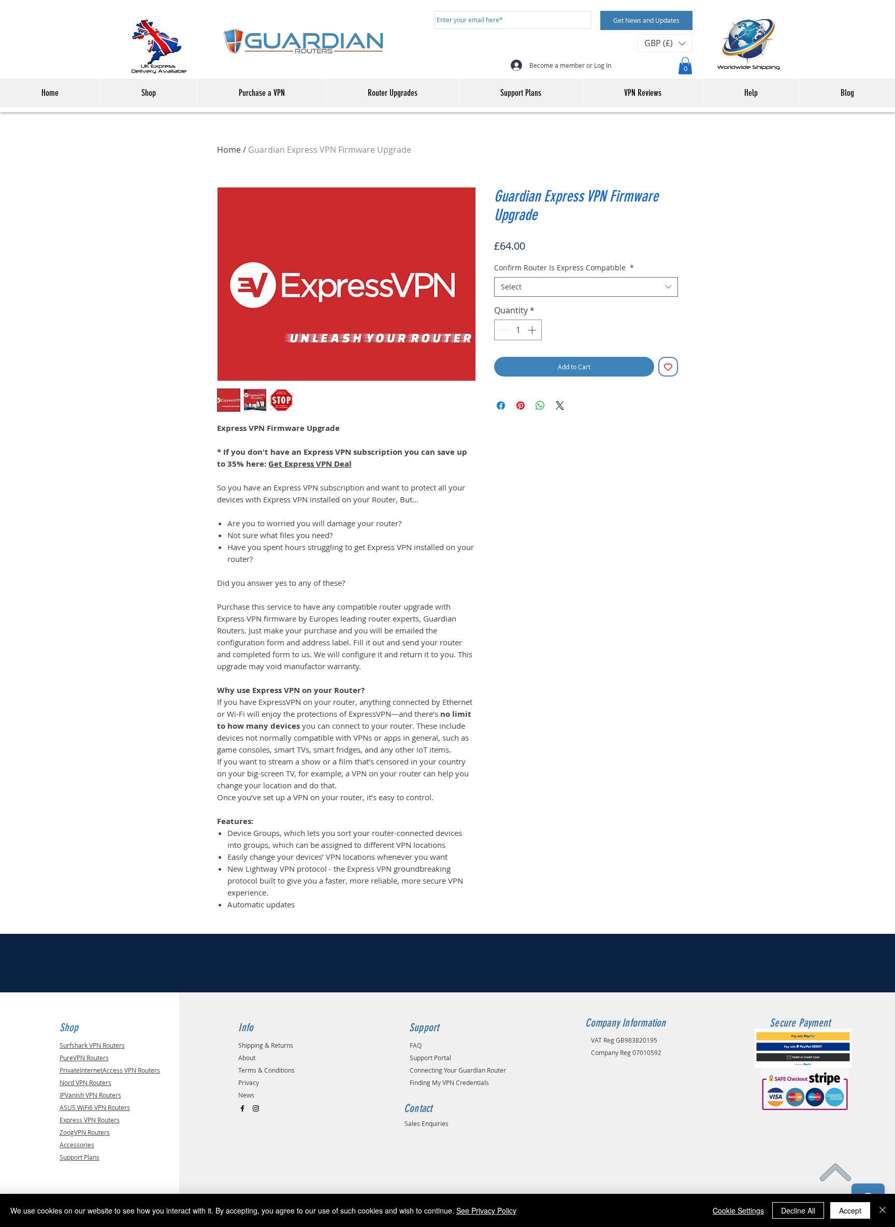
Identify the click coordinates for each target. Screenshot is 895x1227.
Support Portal (430, 1057)
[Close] (882, 1210)
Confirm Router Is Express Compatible (564, 267)
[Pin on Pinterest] (520, 405)
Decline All (798, 1210)
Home (229, 149)
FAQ (416, 1045)
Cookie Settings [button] (738, 1210)
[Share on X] (560, 405)
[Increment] (533, 330)
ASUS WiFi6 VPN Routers (95, 1107)
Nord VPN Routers (85, 1082)
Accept (850, 1210)
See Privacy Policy (486, 1210)
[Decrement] (503, 330)
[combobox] (586, 287)
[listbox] (665, 43)
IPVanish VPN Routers (90, 1095)
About (246, 1057)
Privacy (248, 1082)
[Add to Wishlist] (668, 367)
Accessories (77, 1145)
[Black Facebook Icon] (242, 1108)
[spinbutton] (518, 330)
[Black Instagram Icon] (256, 1108)
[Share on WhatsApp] (540, 405)
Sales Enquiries (427, 1123)
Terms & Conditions (266, 1070)
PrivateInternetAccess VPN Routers (110, 1070)
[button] (665, 43)
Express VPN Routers (90, 1120)
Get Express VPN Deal (310, 463)
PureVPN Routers (84, 1057)
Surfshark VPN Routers (92, 1045)
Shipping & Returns (265, 1045)
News (246, 1095)
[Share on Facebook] (501, 405)
